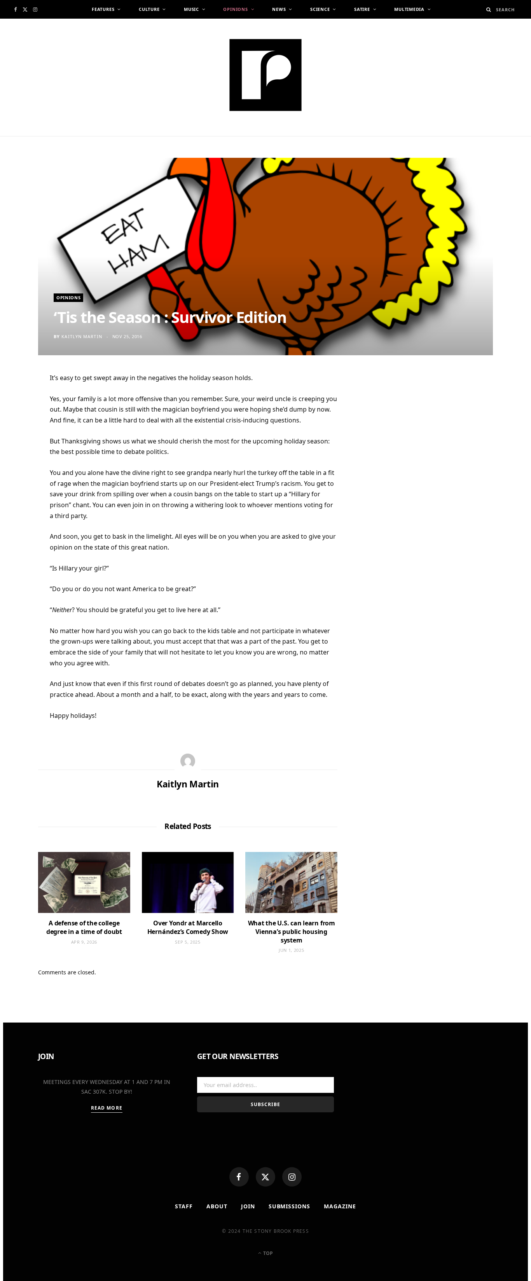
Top (267, 1253)
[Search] (488, 9)
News (279, 9)
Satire (362, 9)
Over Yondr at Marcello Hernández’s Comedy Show (187, 927)
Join (248, 1206)
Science (320, 9)
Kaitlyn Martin (81, 336)
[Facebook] (239, 1177)
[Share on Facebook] (19, 404)
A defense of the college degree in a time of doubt (84, 927)
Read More (106, 1108)
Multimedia (409, 9)
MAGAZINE (340, 1206)
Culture (149, 9)
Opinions (235, 9)
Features (103, 9)
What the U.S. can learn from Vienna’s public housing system (291, 931)
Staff (184, 1206)
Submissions (290, 1206)
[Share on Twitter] (19, 423)
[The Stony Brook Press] (265, 75)
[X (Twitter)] (265, 1177)
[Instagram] (292, 1177)
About (216, 1206)
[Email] (19, 461)
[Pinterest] (19, 442)
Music (191, 9)
